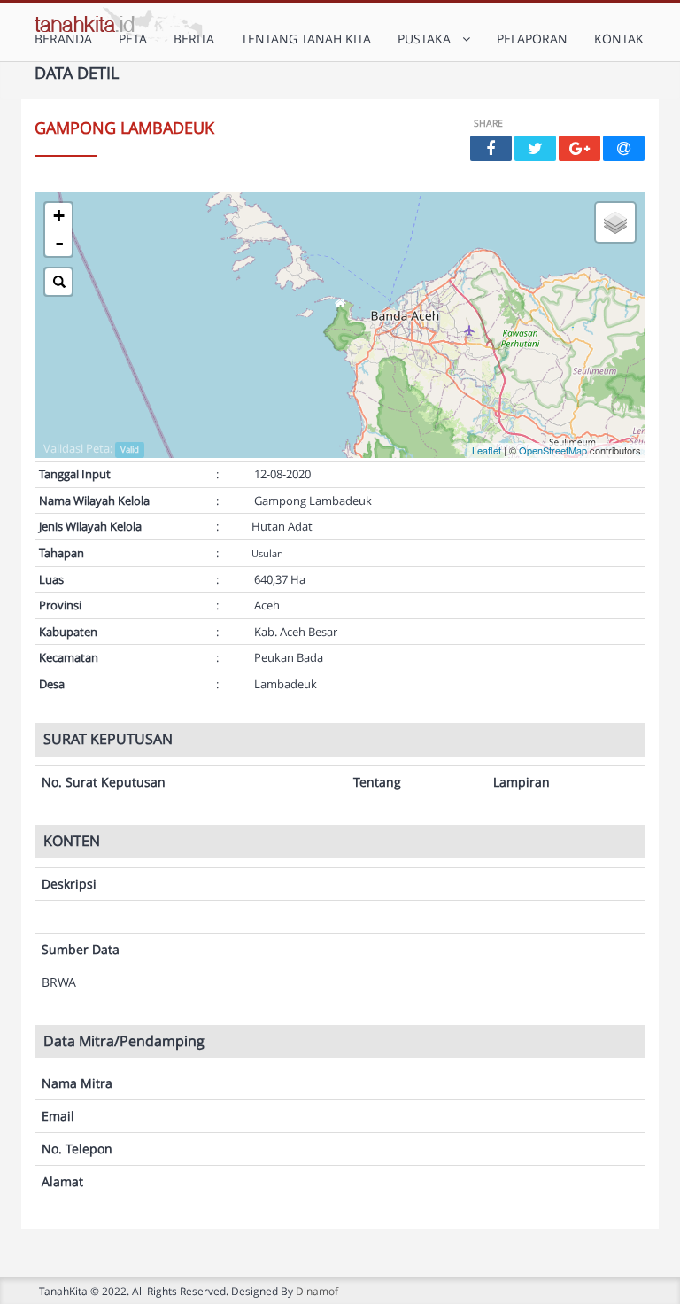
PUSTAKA (428, 38)
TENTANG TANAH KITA (306, 38)
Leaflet (486, 450)
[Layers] (615, 222)
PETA (133, 38)
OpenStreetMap (553, 450)
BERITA (194, 38)
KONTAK (619, 38)
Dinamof (317, 1291)
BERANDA (63, 38)
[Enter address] (58, 281)
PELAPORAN (532, 38)
